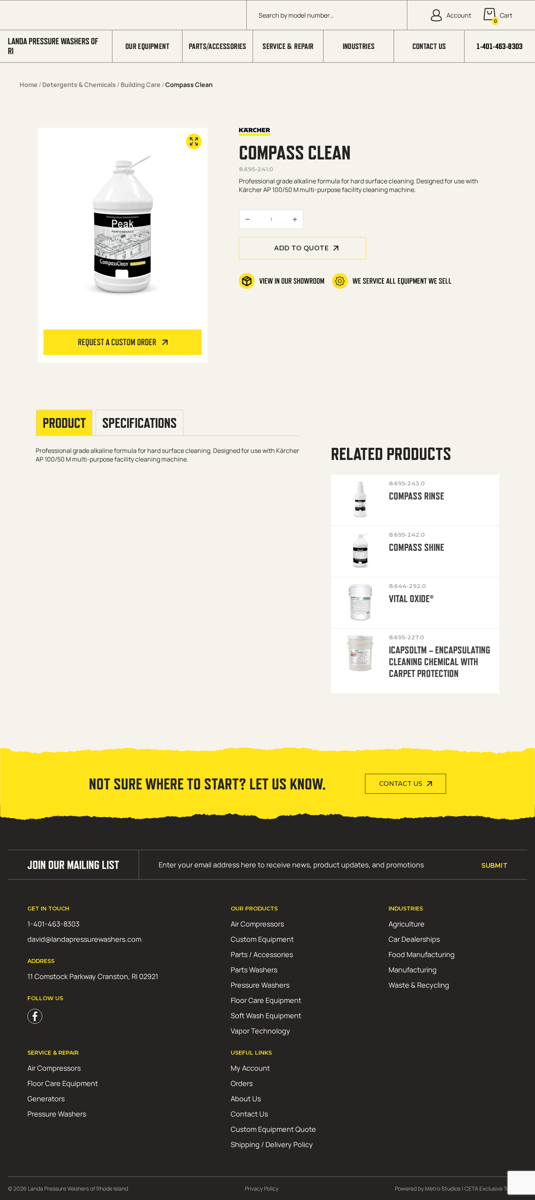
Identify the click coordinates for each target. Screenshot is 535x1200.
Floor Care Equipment (266, 1000)
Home (29, 84)
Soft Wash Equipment (266, 1015)
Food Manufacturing (422, 954)
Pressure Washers (260, 985)
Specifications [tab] (139, 423)
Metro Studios (443, 1188)
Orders (242, 1083)
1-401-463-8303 (500, 46)
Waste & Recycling (419, 985)
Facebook (35, 1016)
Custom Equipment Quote (273, 1129)
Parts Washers (254, 969)
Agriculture (407, 924)
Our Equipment (147, 46)
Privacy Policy (261, 1188)
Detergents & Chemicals (79, 84)
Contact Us (429, 46)
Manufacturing (413, 969)
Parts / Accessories (262, 954)
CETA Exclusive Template (496, 1188)
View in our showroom (291, 281)
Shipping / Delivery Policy (272, 1144)
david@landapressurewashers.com (84, 939)
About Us (246, 1098)
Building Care (141, 84)
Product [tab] (64, 423)
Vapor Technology (260, 1030)
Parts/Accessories (217, 46)
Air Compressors (257, 924)
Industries (359, 46)
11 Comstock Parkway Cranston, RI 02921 (92, 976)
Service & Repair (287, 46)
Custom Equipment (262, 939)
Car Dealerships (414, 939)
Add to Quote (301, 248)
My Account (250, 1068)
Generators (46, 1098)
